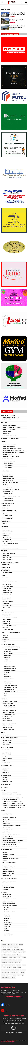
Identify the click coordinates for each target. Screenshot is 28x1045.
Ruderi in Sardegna (8, 601)
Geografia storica (7, 559)
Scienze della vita (7, 781)
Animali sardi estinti (8, 813)
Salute (4, 760)
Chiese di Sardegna (6, 949)
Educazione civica (7, 515)
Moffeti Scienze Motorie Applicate (11, 647)
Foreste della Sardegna (9, 714)
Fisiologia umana (7, 754)
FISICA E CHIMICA (5, 521)
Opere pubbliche (7, 594)
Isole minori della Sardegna (10, 617)
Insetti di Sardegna (8, 716)
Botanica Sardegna (8, 703)
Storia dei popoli (7, 869)
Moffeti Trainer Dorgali (8, 644)
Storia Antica (6, 865)
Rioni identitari (6, 599)
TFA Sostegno (6, 744)
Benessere (7, 657)
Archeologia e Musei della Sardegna (12, 448)
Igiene (5, 674)
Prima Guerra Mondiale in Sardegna (12, 834)
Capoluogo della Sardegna (10, 899)
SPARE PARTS (4, 787)
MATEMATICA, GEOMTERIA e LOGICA (10, 632)
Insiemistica (6, 639)
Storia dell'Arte (7, 420)
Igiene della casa (7, 758)
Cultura (3, 441)
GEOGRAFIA (4, 551)
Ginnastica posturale (9, 670)
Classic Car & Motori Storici (9, 439)
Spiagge (3, 790)
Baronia (15, 944)
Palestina (4, 969)
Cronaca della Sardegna (9, 425)
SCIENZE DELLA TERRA (7, 765)
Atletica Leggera (8, 653)
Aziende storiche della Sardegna (11, 456)
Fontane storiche (7, 472)
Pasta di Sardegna (7, 541)
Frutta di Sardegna (8, 531)
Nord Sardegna (11, 964)
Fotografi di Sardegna (8, 474)
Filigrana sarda (8, 487)
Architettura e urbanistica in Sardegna (13, 450)
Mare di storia (6, 621)
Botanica (5, 779)
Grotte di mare (6, 615)
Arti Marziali (7, 651)
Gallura (6, 914)
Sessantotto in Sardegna (9, 844)
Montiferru (7, 926)
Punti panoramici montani (9, 723)
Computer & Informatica (9, 880)
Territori (4, 892)
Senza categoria (6, 784)
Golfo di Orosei (22, 957)
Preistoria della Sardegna (13, 969)
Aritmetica (5, 635)
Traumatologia (6, 762)
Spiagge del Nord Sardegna (10, 793)
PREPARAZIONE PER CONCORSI (9, 738)
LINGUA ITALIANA (5, 570)
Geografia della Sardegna (10, 582)
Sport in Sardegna (7, 491)
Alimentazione (6, 750)
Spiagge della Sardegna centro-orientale (14, 807)
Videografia (6, 889)
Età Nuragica (6, 821)
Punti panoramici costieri (9, 625)
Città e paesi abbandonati (9, 903)
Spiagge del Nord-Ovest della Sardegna (13, 797)
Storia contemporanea (9, 867)
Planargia (6, 933)
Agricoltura (6, 768)
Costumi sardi (6, 469)
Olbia (14, 967)
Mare (2, 610)
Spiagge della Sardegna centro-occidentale (14, 805)
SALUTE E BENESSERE (7, 747)
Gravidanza (7, 672)
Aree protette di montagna (10, 701)
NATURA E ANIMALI (6, 735)
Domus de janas (22, 952)
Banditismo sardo (7, 815)
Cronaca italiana (7, 431)
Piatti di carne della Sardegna (11, 543)
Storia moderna (7, 875)
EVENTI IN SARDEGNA (6, 518)
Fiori (8, 954)
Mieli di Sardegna (7, 537)
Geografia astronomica (9, 553)
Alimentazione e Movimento (11, 649)
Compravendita (6, 505)
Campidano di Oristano (10, 911)
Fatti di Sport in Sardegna (9, 435)
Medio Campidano (8, 922)
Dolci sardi (5, 529)
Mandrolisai (7, 918)
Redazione (12, 16)
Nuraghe (18, 964)
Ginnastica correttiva (10, 668)
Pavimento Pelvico (8, 681)
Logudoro (6, 916)
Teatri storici (6, 607)
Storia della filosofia (8, 873)
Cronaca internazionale (9, 429)
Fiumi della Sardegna (8, 712)
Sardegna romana (7, 836)
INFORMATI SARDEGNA (12, 1040)
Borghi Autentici (7, 896)
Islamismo (4, 959)
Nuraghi (24, 964)
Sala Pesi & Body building (10, 687)
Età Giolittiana (6, 819)
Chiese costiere (8, 465)
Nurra (5, 928)
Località (15, 959)
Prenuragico (6, 832)
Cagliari (9, 947)
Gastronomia (5, 526)
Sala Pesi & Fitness (9, 689)
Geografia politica (7, 557)
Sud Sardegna (21, 975)
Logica (4, 641)
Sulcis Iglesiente (8, 935)
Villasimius (13, 977)
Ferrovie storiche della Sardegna (12, 825)
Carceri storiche (7, 580)
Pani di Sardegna (7, 539)
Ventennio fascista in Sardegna (11, 846)
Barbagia (6, 909)
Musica (3, 732)
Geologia (5, 770)
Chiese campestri (8, 463)
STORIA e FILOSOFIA (6, 850)
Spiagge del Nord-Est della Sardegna (12, 795)
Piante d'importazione (9, 705)
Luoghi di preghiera (8, 586)
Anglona (6, 907)
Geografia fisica (7, 555)
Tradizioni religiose (8, 498)
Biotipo (6, 659)
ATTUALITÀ (4, 423)
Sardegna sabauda (8, 838)
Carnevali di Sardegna (8, 458)
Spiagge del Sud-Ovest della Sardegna (13, 803)
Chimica (4, 523)
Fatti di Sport (6, 433)
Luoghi (3, 575)
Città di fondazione (7, 901)
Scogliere (5, 627)
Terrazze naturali (7, 727)
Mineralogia (6, 772)
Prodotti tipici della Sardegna (11, 548)
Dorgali (3, 954)
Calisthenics (7, 662)
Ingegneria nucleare (8, 887)
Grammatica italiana (8, 572)
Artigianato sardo (7, 454)
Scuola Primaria (5, 972)
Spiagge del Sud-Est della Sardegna (12, 801)
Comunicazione (6, 883)
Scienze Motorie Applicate (11, 691)
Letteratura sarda (8, 476)
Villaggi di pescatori (8, 629)
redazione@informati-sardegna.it (7, 1041)
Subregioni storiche (8, 605)
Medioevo (5, 856)
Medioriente (17, 962)
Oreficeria (5, 484)
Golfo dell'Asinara (13, 957)
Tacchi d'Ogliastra (7, 725)
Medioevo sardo (7, 827)
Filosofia (5, 852)
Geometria (5, 637)
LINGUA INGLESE (5, 567)
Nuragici (3, 967)
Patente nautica (7, 742)
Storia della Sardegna (11, 975)
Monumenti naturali (8, 590)
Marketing (5, 507)
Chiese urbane (8, 467)
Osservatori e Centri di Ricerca (11, 489)
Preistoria (5, 860)
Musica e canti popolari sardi (10, 482)
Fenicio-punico (6, 823)
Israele (9, 959)
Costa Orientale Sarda (6, 952)
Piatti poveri (6, 545)
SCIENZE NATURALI (6, 775)
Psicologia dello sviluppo (11, 685)
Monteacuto (7, 924)
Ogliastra (6, 930)
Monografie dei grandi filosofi (10, 858)
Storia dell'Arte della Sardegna (11, 496)
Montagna (4, 699)
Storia (3, 810)
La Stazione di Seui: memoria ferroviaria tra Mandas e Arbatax (16, 20)
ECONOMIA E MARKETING (7, 503)
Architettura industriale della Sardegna (14, 452)
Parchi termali (6, 597)
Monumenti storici (7, 592)
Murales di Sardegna (8, 478)
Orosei (19, 967)
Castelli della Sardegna (9, 817)
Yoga (5, 695)
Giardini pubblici (7, 584)
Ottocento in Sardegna (9, 830)
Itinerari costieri (7, 619)
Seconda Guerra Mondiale (9, 862)
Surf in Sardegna (8, 493)
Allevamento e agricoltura (10, 444)
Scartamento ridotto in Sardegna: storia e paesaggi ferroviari (17, 26)
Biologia (5, 777)
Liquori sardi (6, 535)
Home (2, 6)
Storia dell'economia (8, 871)
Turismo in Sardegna (8, 500)
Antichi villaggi (7, 894)
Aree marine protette (8, 613)
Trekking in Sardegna (8, 729)
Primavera (23, 969)
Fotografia (5, 885)
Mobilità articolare (9, 678)
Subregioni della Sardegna (10, 905)
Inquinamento (7, 676)
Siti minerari (6, 603)
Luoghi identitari (7, 588)
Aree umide (5, 578)
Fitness (6, 664)
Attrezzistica (7, 655)
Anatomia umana (7, 752)
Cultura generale (7, 740)
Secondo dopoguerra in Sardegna (12, 842)
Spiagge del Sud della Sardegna (11, 799)
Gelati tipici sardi (7, 533)
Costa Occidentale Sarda (17, 949)
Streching (6, 693)
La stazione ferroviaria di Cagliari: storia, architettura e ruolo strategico (17, 13)
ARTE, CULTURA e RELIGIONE (9, 415)
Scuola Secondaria (15, 972)
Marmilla (6, 920)
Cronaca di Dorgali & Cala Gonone (12, 427)
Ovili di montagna (7, 718)
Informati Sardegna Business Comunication (10, 563)
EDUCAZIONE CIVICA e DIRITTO (9, 510)
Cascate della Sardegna (9, 710)
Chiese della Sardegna (9, 461)
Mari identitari (6, 623)
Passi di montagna (7, 720)
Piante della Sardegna (10, 708)
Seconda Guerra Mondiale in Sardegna (13, 840)
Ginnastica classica (9, 666)
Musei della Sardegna (8, 480)
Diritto (4, 513)
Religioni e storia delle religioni (11, 417)
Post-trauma (7, 683)
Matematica (4, 962)
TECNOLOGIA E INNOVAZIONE (9, 878)
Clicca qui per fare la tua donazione (14, 1032)
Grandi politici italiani (8, 854)
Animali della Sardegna (9, 446)
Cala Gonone (16, 947)
